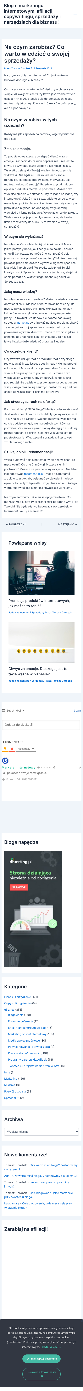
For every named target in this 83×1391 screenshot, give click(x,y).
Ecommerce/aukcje (20, 1021)
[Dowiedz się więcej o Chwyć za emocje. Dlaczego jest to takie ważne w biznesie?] (41, 642)
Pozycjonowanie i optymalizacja (29, 1047)
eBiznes (9, 1009)
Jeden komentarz (18, 612)
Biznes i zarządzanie (17, 997)
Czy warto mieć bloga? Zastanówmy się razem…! (44, 1176)
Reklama (9, 1085)
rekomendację (33, 474)
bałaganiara (11, 1203)
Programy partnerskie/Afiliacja (27, 1059)
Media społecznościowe (24, 1040)
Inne (7, 1072)
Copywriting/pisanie (17, 1003)
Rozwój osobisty (15, 1091)
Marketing (10, 1078)
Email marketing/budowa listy (27, 1027)
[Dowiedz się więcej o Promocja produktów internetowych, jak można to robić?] (41, 573)
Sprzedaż (37, 612)
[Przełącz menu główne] (75, 14)
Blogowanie (15, 1015)
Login (77, 710)
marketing (23, 322)
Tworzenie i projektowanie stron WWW (33, 1066)
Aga (6, 1176)
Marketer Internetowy (19, 767)
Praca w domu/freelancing (25, 1053)
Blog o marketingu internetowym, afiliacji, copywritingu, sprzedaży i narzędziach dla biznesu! (32, 14)
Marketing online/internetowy (27, 1034)
